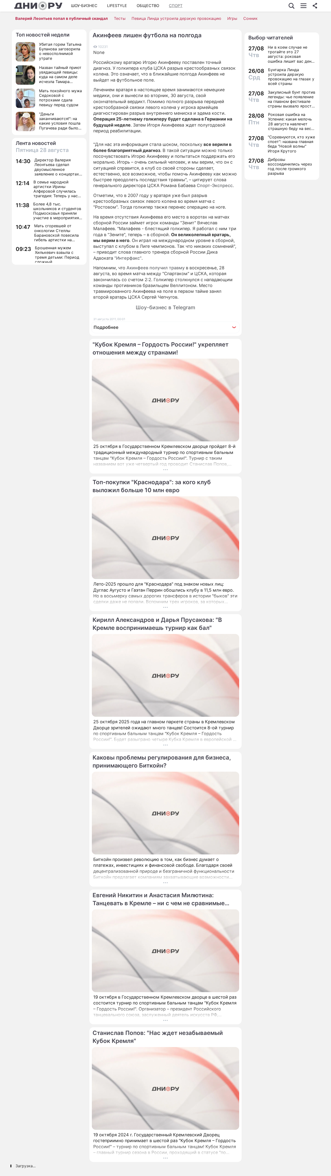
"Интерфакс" (128, 258)
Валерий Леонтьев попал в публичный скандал (61, 18)
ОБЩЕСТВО (148, 5)
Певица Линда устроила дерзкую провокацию (176, 18)
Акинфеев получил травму (155, 267)
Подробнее (106, 327)
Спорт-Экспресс (215, 185)
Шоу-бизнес (84, 5)
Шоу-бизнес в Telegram (165, 307)
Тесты (120, 18)
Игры (232, 18)
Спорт (175, 5)
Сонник (250, 18)
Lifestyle (117, 5)
